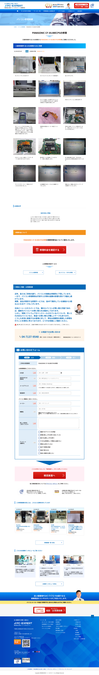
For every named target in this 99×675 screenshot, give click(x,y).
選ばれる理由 (58, 620)
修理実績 (57, 622)
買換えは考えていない (46, 444)
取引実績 (57, 628)
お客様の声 (58, 624)
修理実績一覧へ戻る (49, 542)
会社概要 (77, 632)
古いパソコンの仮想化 (46, 626)
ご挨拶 (76, 630)
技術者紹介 (77, 634)
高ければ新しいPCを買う (47, 438)
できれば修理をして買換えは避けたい (50, 441)
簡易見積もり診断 (59, 630)
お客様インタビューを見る (49, 584)
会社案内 (75, 628)
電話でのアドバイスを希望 (47, 431)
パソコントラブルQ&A (60, 632)
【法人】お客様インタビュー (62, 626)
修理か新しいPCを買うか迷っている (50, 435)
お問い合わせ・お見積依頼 (79, 638)
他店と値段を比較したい (47, 453)
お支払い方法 (78, 624)
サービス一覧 (43, 620)
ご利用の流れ (78, 622)
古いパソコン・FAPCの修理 (66, 272)
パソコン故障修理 (33, 272)
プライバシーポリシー (52, 484)
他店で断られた (44, 450)
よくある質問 (78, 626)
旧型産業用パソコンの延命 (47, 624)
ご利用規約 (29, 669)
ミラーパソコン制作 (46, 628)
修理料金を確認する (49, 249)
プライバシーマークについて (65, 669)
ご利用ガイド (76, 620)
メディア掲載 (78, 636)
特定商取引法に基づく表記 (40, 669)
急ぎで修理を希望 (45, 447)
